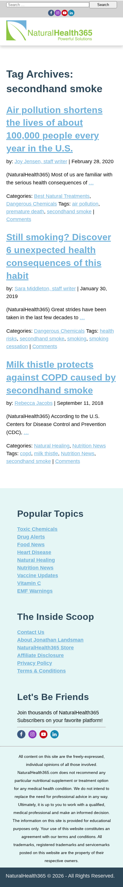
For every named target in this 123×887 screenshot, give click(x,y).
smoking (76, 339)
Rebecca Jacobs (34, 403)
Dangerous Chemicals (31, 204)
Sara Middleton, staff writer (45, 288)
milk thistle (46, 453)
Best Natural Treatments (62, 196)
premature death (25, 211)
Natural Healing (52, 446)
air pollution (85, 204)
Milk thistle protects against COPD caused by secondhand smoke (61, 377)
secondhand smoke (69, 211)
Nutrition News (89, 446)
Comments (18, 219)
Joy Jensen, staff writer (41, 161)
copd (25, 453)
